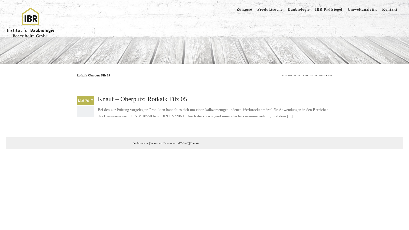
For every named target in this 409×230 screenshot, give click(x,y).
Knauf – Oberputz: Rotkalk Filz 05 (142, 98)
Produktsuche (140, 143)
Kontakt (194, 143)
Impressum (156, 143)
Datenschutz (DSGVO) (176, 143)
